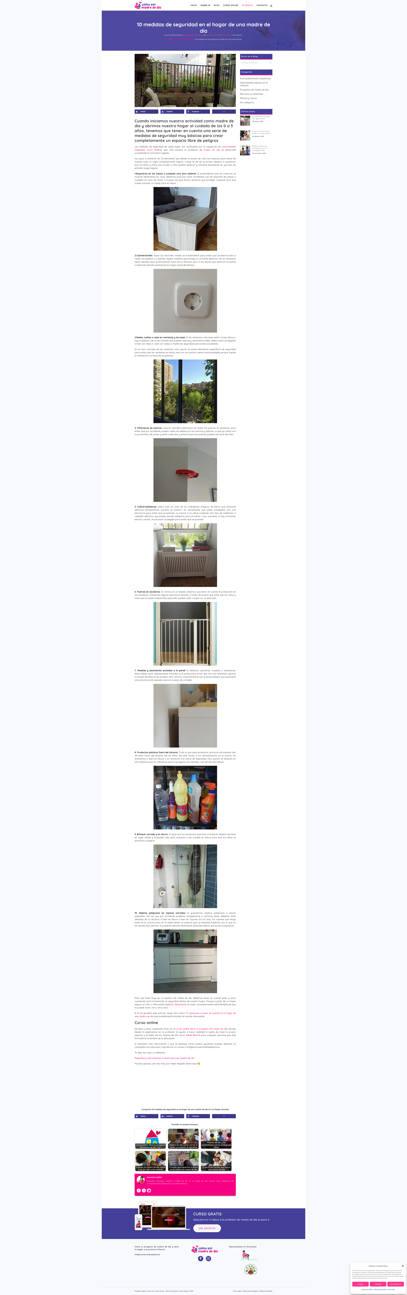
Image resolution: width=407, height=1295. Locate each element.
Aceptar (360, 1284)
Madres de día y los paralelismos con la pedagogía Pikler (259, 148)
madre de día (212, 149)
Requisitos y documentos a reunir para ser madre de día (164, 1058)
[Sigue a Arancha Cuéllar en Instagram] (144, 1190)
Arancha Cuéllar (213, 35)
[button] (403, 1266)
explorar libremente (175, 1004)
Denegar (378, 1284)
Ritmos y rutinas (248, 98)
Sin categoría (247, 102)
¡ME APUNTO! (207, 1228)
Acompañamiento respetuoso (255, 78)
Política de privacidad (380, 1289)
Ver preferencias (395, 1284)
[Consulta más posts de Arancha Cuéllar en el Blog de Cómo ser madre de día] (149, 1190)
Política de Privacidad (250, 1291)
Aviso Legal (391, 1289)
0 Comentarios (225, 35)
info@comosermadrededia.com (147, 1254)
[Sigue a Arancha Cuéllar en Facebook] (139, 1190)
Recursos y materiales (251, 93)
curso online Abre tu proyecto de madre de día (202, 1028)
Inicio (168, 39)
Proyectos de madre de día (193, 35)
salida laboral (193, 1035)
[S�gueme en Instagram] (208, 1259)
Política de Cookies (367, 1289)
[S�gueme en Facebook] (201, 1259)
